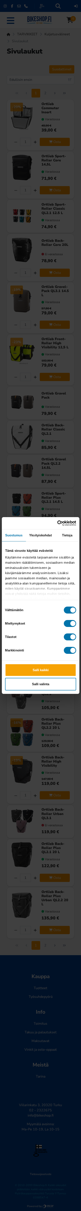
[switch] (70, 623)
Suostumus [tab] (14, 535)
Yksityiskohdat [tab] (40, 535)
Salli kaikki (41, 670)
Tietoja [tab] (67, 535)
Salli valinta (40, 684)
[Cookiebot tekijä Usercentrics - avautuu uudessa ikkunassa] (57, 523)
